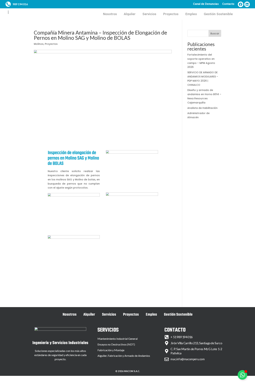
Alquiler (129, 14)
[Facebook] (240, 4)
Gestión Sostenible (218, 14)
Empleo (191, 14)
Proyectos (170, 14)
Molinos (39, 44)
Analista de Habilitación (202, 108)
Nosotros (110, 14)
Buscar (214, 33)
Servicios (149, 14)
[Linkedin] (247, 4)
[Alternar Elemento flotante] (242, 375)
